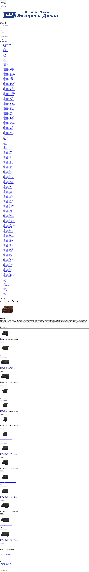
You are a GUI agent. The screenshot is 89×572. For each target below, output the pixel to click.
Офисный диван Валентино (8, 175)
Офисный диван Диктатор (8, 193)
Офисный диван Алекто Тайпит (9, 160)
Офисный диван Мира (7, 218)
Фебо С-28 (5, 284)
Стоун (5, 49)
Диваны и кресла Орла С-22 (8, 111)
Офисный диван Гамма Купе (8, 181)
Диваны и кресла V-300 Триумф (9, 67)
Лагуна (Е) (5, 143)
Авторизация (4, 3)
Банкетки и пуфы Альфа (8, 43)
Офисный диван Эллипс (8, 273)
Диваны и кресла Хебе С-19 (8, 129)
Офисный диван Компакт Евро (9, 205)
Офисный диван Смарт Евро (8, 253)
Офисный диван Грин (7, 185)
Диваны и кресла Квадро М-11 (9, 96)
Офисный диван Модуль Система (9, 222)
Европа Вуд (6, 137)
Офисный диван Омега (7, 230)
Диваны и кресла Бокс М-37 (8, 77)
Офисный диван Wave (7, 158)
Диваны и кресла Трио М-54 (8, 124)
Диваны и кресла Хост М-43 (8, 130)
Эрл (4, 295)
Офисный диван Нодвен (8, 227)
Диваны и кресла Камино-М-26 (9, 95)
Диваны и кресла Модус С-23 (8, 106)
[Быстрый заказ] (4, 400)
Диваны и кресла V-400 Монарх (9, 68)
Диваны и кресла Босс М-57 (8, 80)
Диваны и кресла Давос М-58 (8, 86)
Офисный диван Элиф (7, 272)
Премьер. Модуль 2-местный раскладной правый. (8, 496)
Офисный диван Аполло (8, 166)
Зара (4, 138)
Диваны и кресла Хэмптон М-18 (9, 131)
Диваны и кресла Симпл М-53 (9, 117)
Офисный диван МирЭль (8, 219)
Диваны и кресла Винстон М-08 (9, 85)
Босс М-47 (5, 59)
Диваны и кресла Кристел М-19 (9, 100)
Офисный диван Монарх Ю (8, 223)
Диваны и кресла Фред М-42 (8, 127)
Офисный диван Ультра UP (8, 262)
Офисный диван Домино (8, 195)
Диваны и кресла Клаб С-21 (8, 97)
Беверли (5, 55)
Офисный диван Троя (7, 260)
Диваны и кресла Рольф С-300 (9, 116)
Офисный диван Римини (8, 243)
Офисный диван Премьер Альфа (9, 239)
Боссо (5, 60)
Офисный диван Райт (7, 242)
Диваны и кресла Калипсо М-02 (9, 94)
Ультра (5, 283)
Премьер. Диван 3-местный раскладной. (6, 367)
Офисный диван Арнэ (7, 167)
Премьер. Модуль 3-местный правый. (6, 525)
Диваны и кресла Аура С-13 (8, 72)
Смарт (5, 281)
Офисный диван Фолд (7, 265)
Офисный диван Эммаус (8, 274)
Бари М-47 (5, 54)
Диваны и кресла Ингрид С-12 (9, 92)
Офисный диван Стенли (8, 255)
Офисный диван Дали (7, 187)
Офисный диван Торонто (8, 257)
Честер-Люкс (6, 288)
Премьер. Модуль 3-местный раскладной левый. (8, 539)
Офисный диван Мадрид (8, 211)
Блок (5, 45)
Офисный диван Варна (7, 176)
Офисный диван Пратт (7, 238)
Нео (4, 147)
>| (2, 547)
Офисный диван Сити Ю (8, 251)
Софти (5, 48)
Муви (5, 292)
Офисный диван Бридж (8, 172)
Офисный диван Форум (8, 266)
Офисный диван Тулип (7, 261)
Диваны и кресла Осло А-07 (8, 113)
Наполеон (5, 146)
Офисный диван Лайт (7, 207)
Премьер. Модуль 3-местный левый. (6, 510)
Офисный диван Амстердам (8, 165)
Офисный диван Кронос (8, 206)
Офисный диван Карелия (8, 202)
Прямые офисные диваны (8, 277)
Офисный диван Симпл (8, 250)
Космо (5, 141)
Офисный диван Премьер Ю (8, 240)
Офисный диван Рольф (7, 244)
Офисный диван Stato (7, 157)
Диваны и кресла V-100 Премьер (9, 66)
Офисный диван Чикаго (8, 269)
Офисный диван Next (7, 156)
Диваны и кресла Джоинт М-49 (9, 88)
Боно (5, 46)
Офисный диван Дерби (7, 190)
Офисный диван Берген (8, 169)
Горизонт (5, 63)
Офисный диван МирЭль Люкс (9, 220)
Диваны (3, 5)
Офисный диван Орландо (8, 233)
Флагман (5, 286)
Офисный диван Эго (7, 271)
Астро (5, 53)
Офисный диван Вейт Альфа (8, 177)
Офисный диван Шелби (8, 270)
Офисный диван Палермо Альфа (9, 236)
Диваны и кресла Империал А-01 (9, 91)
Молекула (5, 145)
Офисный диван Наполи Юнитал (9, 225)
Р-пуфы (5, 47)
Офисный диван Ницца (8, 226)
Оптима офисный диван (8, 149)
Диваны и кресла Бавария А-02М (9, 74)
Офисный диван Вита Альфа (8, 179)
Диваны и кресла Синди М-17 (9, 118)
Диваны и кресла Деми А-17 (8, 87)
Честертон (5, 289)
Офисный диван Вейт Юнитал (9, 178)
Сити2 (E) (5, 280)
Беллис (5, 56)
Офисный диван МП (7, 224)
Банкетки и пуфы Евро (7, 44)
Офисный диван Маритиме (8, 213)
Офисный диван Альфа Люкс (8, 163)
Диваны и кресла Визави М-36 (9, 83)
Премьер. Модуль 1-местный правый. (6, 439)
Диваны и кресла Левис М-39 (8, 102)
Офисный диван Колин (7, 204)
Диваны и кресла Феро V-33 (8, 126)
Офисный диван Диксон (8, 192)
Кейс (5, 139)
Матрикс (5, 144)
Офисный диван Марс (7, 214)
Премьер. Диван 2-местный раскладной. (6, 338)
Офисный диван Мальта (8, 212)
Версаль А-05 (6, 62)
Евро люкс (5, 135)
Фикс (5, 294)
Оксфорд (5, 148)
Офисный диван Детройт (8, 191)
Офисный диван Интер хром (8, 200)
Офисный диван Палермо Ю (8, 237)
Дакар (5, 65)
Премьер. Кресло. (3, 410)
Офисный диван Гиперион (8, 182)
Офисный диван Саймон (8, 246)
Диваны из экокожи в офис (8, 134)
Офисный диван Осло (7, 234)
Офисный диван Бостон (8, 171)
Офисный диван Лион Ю (8, 210)
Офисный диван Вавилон (8, 174)
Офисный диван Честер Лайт (8, 268)
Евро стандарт (6, 136)
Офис (5, 150)
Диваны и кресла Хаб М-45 (8, 128)
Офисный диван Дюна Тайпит (9, 196)
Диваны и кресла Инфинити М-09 (9, 93)
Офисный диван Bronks (8, 154)
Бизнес (5, 57)
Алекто (5, 52)
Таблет (5, 50)
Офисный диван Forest (7, 155)
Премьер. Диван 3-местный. (4, 381)
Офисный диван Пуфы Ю (8, 241)
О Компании (4, 552)
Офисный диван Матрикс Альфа (9, 216)
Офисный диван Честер (8, 267)
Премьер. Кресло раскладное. (5, 396)
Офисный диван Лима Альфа (8, 209)
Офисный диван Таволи (8, 256)
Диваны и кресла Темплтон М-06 (9, 123)
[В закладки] (5, 400)
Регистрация (4, 2)
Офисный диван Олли (7, 229)
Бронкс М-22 (6, 61)
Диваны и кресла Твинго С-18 (9, 122)
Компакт (5, 140)
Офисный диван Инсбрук (8, 199)
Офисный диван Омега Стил (8, 232)
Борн (5, 58)
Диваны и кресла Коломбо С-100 (9, 99)
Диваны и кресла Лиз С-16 (8, 103)
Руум (5, 279)
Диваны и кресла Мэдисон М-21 (9, 107)
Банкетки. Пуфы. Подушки (6, 42)
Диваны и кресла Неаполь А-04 (9, 108)
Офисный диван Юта (7, 276)
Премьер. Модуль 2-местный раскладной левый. (8, 482)
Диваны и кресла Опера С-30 (8, 110)
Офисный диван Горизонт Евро (9, 183)
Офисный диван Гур (7, 186)
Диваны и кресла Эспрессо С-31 (9, 133)
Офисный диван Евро (7, 197)
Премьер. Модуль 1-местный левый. (6, 424)
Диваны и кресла (5, 51)
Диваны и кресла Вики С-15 (8, 84)
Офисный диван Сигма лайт (8, 248)
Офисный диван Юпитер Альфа (9, 275)
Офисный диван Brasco (7, 153)
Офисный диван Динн (7, 194)
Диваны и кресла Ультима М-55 (9, 125)
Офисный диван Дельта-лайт (8, 189)
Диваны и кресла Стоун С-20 (8, 121)
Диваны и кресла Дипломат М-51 (9, 90)
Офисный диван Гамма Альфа (9, 180)
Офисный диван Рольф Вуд (8, 245)
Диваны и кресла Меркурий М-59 (9, 104)
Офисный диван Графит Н (8, 184)
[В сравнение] (6, 400)
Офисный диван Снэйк (7, 254)
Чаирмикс (5, 287)
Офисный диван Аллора (8, 161)
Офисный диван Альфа (7, 162)
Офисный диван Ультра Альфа (9, 263)
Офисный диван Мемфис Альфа (9, 217)
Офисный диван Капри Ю (8, 201)
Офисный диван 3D (7, 152)
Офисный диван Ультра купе (8, 264)
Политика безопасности (6, 554)
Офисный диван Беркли (8, 170)
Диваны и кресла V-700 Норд (8, 70)
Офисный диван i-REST (8, 151)
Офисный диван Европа (8, 198)
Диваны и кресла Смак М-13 (8, 119)
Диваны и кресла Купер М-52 (8, 101)
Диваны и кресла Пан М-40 (8, 114)
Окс (4, 293)
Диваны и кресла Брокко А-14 (9, 81)
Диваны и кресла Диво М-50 (8, 89)
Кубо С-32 (5, 142)
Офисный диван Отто (7, 235)
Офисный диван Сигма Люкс (8, 249)
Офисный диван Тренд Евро (8, 259)
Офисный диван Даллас (8, 188)
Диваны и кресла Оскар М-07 (8, 112)
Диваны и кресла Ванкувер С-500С (9, 82)
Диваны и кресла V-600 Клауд (9, 69)
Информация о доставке (6, 553)
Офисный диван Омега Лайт (8, 231)
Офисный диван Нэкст (7, 228)
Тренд (5, 282)
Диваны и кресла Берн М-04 (8, 75)
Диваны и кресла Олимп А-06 (9, 109)
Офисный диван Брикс (7, 173)
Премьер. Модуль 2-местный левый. (6, 453)
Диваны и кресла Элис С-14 (8, 132)
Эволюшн (5, 290)
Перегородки (4, 6)
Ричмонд (5, 278)
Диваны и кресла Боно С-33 (8, 78)
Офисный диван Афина (8, 168)
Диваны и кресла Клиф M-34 (8, 98)
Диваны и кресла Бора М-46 (8, 79)
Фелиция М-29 (6, 285)
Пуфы (3, 4)
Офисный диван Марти (8, 215)
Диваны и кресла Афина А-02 (9, 73)
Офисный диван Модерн (8, 221)
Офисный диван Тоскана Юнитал (9, 258)
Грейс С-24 (6, 64)
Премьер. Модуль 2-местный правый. (6, 467)
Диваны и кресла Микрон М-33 (9, 105)
